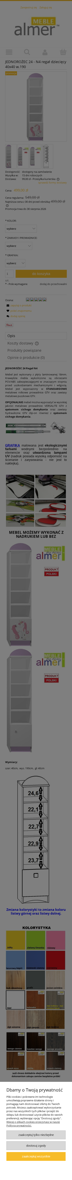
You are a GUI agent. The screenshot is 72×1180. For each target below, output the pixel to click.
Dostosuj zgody (36, 1145)
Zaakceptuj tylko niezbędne (36, 1134)
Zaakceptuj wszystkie (36, 1156)
